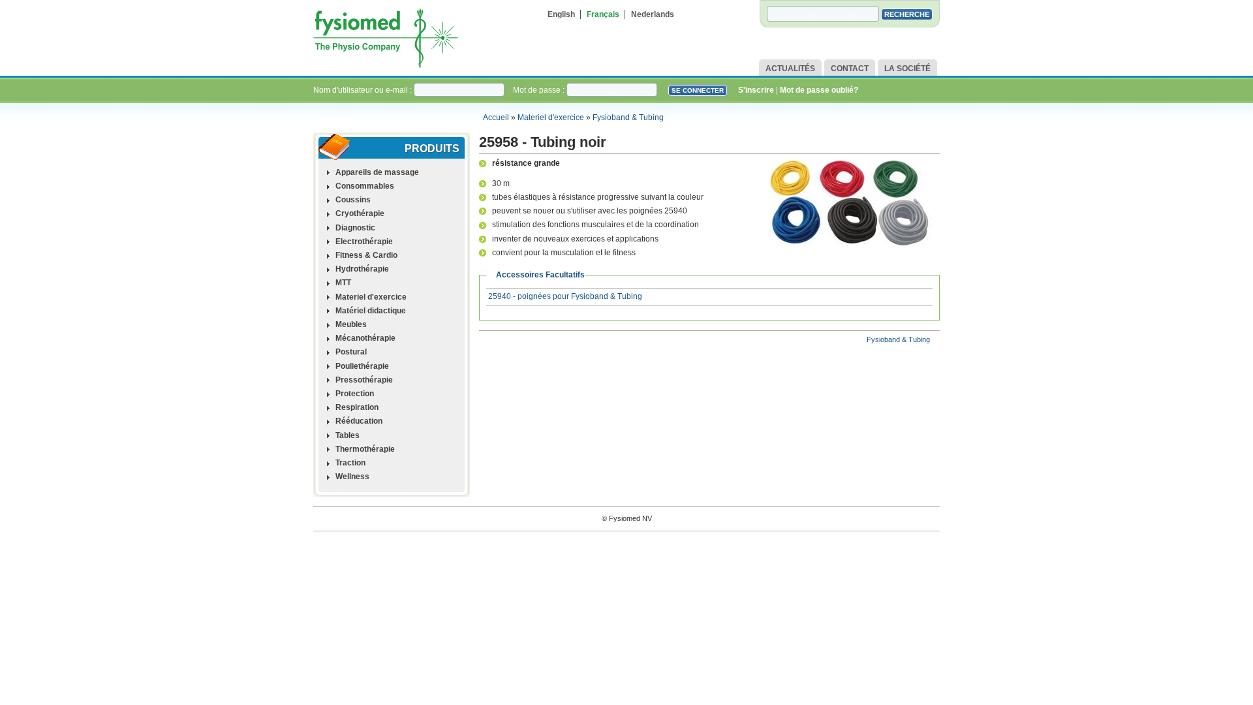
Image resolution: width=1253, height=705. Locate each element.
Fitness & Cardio (366, 255)
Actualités (790, 68)
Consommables (364, 186)
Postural (351, 351)
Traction (350, 462)
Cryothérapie (359, 213)
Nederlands (652, 14)
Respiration (357, 407)
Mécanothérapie (365, 338)
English (561, 14)
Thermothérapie (365, 449)
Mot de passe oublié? (819, 90)
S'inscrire (756, 90)
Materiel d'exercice (551, 117)
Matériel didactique (370, 310)
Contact (850, 68)
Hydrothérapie (362, 269)
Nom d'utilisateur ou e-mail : (363, 90)
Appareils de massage (377, 172)
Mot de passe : (539, 90)
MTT (343, 282)
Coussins (353, 199)
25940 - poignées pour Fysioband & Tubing (565, 296)
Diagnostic (355, 227)
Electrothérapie (364, 241)
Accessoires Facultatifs (540, 274)
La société (907, 68)
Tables (347, 435)
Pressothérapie (364, 379)
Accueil (496, 117)
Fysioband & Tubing (628, 117)
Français (603, 14)
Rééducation (358, 421)
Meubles (351, 324)
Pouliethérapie (362, 366)
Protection (354, 393)
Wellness (352, 476)
